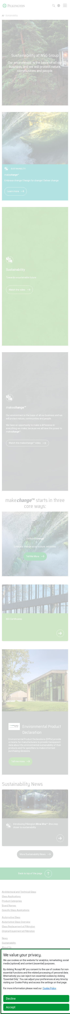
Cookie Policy (49, 988)
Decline (11, 998)
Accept (10, 1007)
